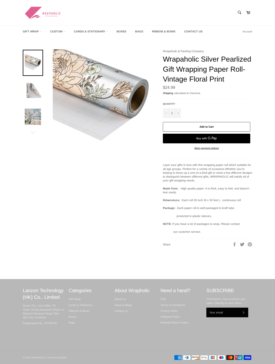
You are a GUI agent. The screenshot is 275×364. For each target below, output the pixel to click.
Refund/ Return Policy (174, 322)
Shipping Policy (170, 316)
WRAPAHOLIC (38, 357)
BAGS (139, 31)
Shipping (168, 93)
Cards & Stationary (81, 305)
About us (120, 299)
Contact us (121, 310)
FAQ (163, 299)
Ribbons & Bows (79, 310)
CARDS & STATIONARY (90, 31)
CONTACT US (193, 31)
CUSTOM (56, 31)
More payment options (206, 148)
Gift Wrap (75, 299)
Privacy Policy (169, 310)
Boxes (73, 316)
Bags (72, 322)
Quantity (169, 103)
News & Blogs (123, 305)
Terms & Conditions (172, 305)
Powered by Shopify (56, 357)
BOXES (121, 31)
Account (247, 31)
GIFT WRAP (31, 31)
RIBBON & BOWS (163, 31)
